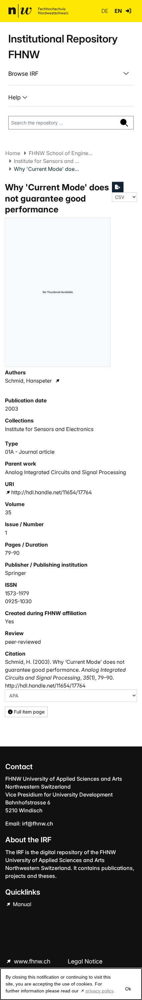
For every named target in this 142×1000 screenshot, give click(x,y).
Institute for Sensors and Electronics (47, 161)
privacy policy (99, 990)
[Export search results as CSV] (118, 187)
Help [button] (15, 97)
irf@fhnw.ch (37, 823)
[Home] (38, 11)
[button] (128, 11)
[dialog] (71, 984)
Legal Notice (85, 961)
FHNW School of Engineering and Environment (62, 153)
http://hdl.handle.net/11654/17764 (51, 492)
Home (12, 153)
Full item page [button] (29, 712)
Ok (128, 988)
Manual (21, 904)
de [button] (105, 11)
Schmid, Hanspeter (28, 380)
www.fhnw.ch (32, 961)
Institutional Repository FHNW (63, 46)
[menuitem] (71, 74)
